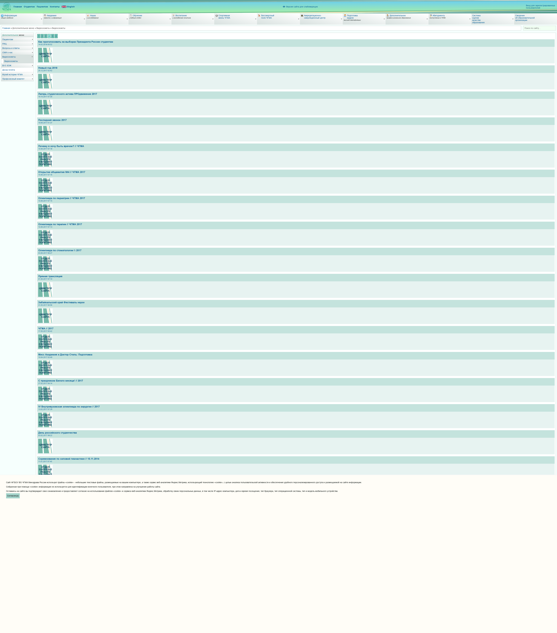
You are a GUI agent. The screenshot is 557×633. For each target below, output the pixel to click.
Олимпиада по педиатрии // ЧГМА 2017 (61, 199)
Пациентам (42, 7)
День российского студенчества (57, 433)
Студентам (29, 7)
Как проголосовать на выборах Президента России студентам (75, 43)
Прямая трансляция (50, 277)
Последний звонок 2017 (52, 121)
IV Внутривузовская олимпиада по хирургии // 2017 (69, 407)
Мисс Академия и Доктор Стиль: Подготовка (65, 355)
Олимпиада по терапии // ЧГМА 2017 (60, 225)
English (71, 7)
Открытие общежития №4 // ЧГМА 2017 (61, 173)
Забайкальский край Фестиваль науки (61, 303)
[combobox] (539, 28)
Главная (17, 7)
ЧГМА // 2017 (45, 329)
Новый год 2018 (47, 69)
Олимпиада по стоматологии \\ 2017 (59, 251)
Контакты (55, 7)
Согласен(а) (13, 496)
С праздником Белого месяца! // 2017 (60, 381)
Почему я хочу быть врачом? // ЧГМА (61, 147)
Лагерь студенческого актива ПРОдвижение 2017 (67, 95)
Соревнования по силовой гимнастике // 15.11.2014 (68, 460)
